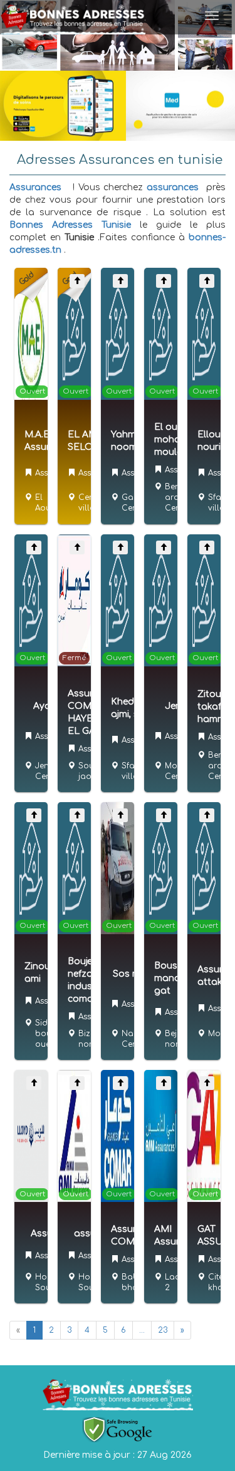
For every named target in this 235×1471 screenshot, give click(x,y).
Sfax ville (217, 502)
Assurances (35, 187)
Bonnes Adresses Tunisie (70, 225)
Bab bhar (131, 1282)
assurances (173, 187)
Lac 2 (172, 1282)
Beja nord (174, 1039)
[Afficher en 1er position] (77, 281)
